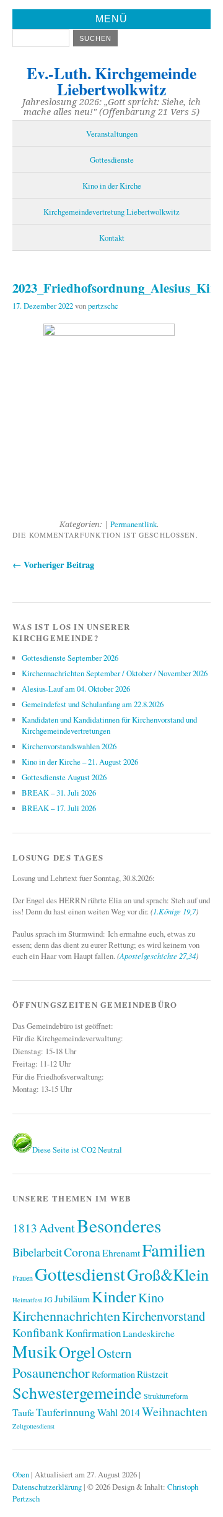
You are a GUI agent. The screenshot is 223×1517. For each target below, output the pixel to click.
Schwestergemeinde (77, 1392)
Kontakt (112, 237)
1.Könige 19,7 (174, 911)
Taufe (23, 1412)
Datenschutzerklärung (47, 1486)
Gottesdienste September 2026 (70, 657)
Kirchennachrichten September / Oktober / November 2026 (115, 673)
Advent (57, 1227)
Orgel (77, 1351)
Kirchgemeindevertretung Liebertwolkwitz (111, 211)
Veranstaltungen (112, 133)
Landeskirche (149, 1333)
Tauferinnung (65, 1411)
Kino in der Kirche (111, 185)
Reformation (113, 1374)
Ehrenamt (121, 1252)
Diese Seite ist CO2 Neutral (77, 1149)
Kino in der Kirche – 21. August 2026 (80, 761)
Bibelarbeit (37, 1252)
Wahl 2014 (118, 1412)
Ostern (114, 1353)
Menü (111, 19)
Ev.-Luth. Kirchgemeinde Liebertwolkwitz (111, 81)
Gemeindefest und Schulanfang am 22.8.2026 (93, 704)
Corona (82, 1252)
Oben (20, 1474)
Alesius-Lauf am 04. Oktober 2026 (76, 688)
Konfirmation (93, 1333)
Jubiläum (72, 1298)
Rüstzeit (152, 1373)
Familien (174, 1249)
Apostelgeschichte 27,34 (158, 955)
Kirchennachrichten (66, 1316)
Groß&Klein (168, 1274)
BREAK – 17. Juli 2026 (59, 808)
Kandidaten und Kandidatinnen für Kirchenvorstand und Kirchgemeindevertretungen (109, 725)
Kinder (114, 1296)
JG (48, 1299)
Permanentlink (133, 524)
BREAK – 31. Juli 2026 (59, 792)
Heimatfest (27, 1300)
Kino (151, 1297)
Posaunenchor (51, 1372)
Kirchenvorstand (163, 1316)
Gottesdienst (80, 1273)
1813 (24, 1228)
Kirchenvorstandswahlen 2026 (69, 746)
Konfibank (38, 1332)
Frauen (22, 1278)
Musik (34, 1351)
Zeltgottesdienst (33, 1426)
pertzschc (103, 305)
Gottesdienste (112, 159)
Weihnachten (175, 1411)
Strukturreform (166, 1396)
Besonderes (119, 1225)
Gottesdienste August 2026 (64, 777)
